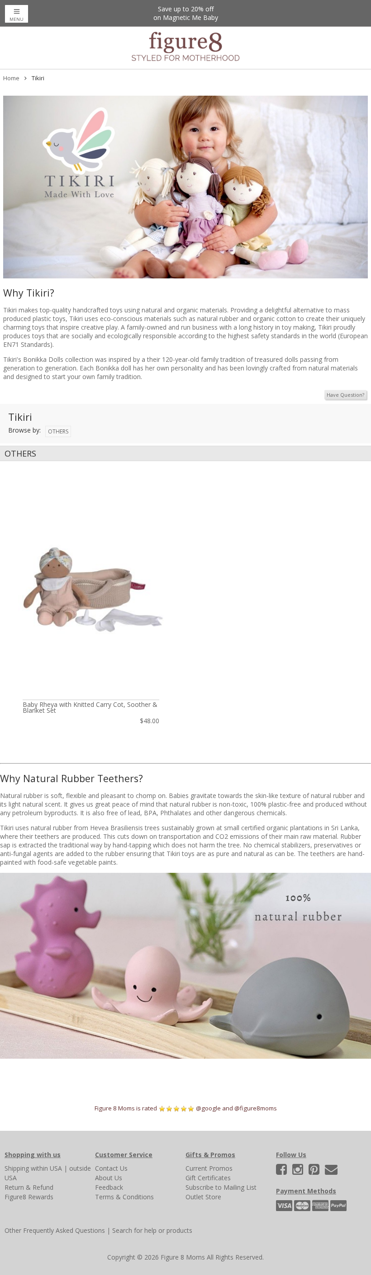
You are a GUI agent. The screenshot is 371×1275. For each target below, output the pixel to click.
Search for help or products (152, 1230)
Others (58, 431)
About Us (108, 1177)
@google (208, 1108)
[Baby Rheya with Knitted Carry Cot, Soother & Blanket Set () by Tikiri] (91, 587)
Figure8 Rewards (29, 1196)
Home (11, 78)
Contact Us (111, 1168)
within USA (46, 1168)
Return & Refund (29, 1187)
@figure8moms (255, 1108)
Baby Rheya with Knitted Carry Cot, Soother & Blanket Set (90, 707)
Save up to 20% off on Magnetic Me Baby (185, 13)
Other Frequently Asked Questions (55, 1230)
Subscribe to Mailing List (221, 1187)
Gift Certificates (208, 1177)
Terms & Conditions (124, 1196)
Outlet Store (203, 1196)
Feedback (109, 1187)
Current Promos (209, 1168)
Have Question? (345, 394)
